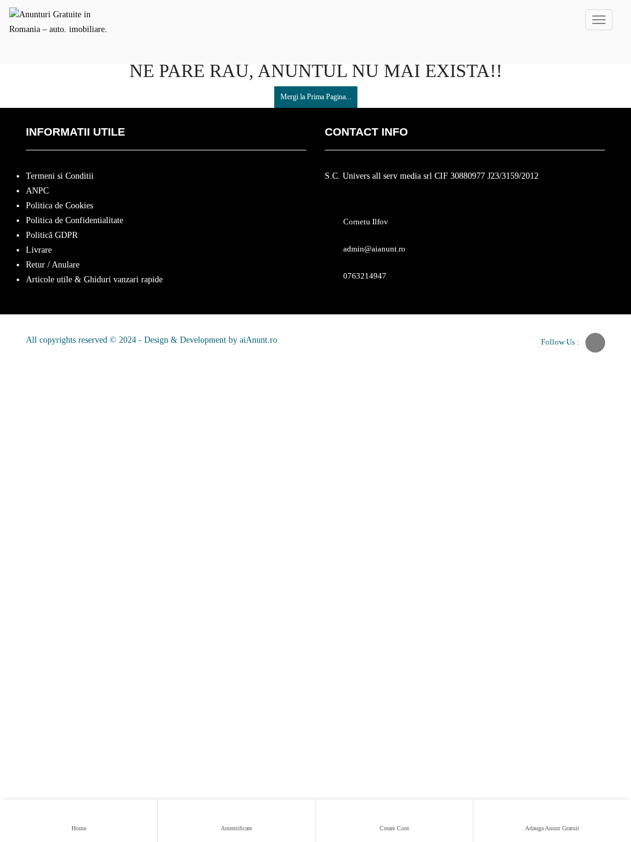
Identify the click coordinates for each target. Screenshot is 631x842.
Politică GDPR (52, 235)
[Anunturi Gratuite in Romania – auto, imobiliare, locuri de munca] (58, 19)
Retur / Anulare (52, 264)
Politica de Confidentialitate (74, 220)
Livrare (39, 250)
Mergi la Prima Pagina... (315, 96)
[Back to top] (591, 765)
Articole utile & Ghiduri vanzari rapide (94, 279)
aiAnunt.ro (258, 340)
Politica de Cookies (59, 205)
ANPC (37, 190)
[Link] (595, 343)
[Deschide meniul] (599, 19)
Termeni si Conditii (60, 176)
